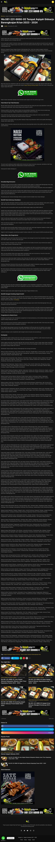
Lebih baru (4, 718)
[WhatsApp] (21, 658)
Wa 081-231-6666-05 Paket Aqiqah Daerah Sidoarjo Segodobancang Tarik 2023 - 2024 (41, 681)
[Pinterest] (24, 658)
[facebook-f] (21, 830)
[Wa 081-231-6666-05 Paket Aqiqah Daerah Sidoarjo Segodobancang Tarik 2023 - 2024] (41, 670)
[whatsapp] (33, 830)
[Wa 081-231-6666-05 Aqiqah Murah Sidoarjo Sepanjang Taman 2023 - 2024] (4, 765)
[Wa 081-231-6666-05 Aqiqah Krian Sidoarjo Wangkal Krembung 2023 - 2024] (41, 692)
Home (21, 839)
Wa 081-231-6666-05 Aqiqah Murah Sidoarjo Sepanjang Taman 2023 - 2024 (27, 763)
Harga (29, 839)
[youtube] (27, 830)
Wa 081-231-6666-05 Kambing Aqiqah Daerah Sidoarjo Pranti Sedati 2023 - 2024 (13, 703)
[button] (1, 2)
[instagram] (30, 830)
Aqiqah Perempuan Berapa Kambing (14, 16)
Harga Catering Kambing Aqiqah (31, 85)
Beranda (3, 16)
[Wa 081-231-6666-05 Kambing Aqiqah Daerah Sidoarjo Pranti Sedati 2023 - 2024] (13, 692)
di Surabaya (16, 299)
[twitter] (24, 830)
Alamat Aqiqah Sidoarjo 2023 (10, 754)
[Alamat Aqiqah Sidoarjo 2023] (27, 745)
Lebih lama (51, 718)
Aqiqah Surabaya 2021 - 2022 (30, 837)
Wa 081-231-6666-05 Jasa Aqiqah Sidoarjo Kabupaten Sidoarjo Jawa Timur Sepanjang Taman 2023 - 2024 (13, 681)
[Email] (27, 658)
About (25, 839)
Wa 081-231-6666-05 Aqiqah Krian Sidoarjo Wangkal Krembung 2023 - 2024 (40, 704)
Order (33, 839)
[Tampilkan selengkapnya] (30, 658)
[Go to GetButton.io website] (3, 840)
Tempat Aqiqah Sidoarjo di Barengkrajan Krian (31, 654)
